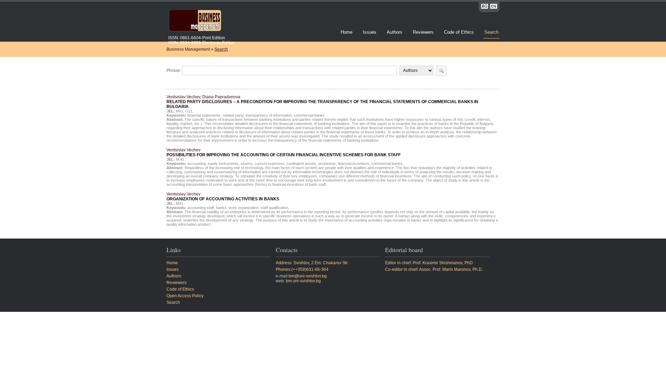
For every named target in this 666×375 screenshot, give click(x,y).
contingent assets (301, 163)
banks (221, 208)
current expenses (269, 163)
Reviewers (424, 32)
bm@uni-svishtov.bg (308, 276)
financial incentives (353, 163)
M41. (180, 203)
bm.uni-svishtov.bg (303, 280)
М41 (179, 111)
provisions (327, 163)
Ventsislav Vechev (283, 152)
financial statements (204, 115)
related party (233, 115)
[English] (493, 7)
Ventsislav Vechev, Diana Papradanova (322, 101)
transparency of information (269, 115)
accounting (196, 163)
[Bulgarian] (484, 7)
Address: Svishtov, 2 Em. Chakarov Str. (312, 262)
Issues (369, 32)
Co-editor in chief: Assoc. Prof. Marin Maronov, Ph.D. (434, 269)
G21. (189, 111)
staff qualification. (275, 208)
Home (346, 32)
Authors (394, 32)
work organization (243, 208)
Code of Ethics (459, 32)
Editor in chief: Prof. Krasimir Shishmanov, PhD (429, 262)
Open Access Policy (185, 295)
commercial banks (309, 115)
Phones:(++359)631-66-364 (302, 269)
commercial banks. (387, 163)
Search (491, 32)
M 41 (180, 159)
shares (247, 163)
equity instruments (223, 163)
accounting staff (200, 208)
